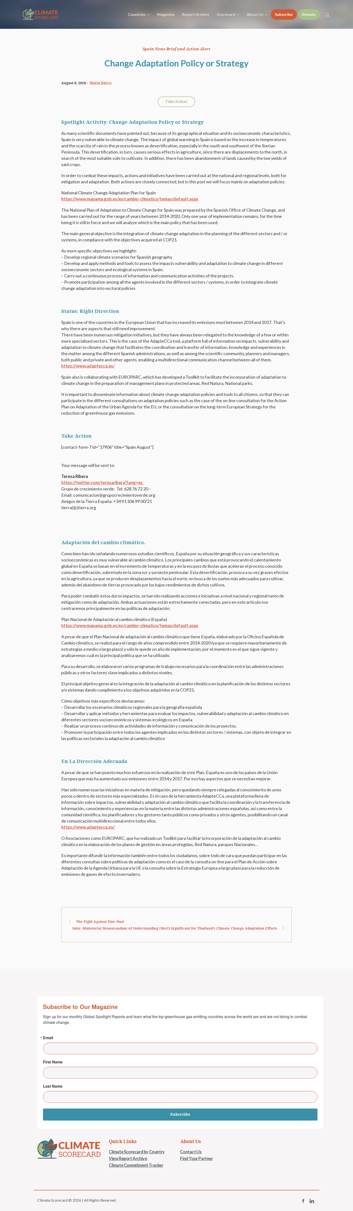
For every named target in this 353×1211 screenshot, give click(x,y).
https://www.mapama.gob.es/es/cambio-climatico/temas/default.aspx (129, 199)
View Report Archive (128, 1158)
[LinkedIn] (311, 1201)
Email (48, 1038)
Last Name (52, 1086)
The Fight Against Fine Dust (100, 922)
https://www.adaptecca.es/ (88, 366)
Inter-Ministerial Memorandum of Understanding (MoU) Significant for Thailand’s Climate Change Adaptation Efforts (174, 928)
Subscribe (180, 1114)
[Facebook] (303, 1201)
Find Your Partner (196, 1158)
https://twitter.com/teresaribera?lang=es (102, 482)
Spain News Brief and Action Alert (176, 49)
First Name (53, 1062)
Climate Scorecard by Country (137, 1151)
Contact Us (190, 1151)
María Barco (100, 83)
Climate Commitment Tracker (136, 1165)
